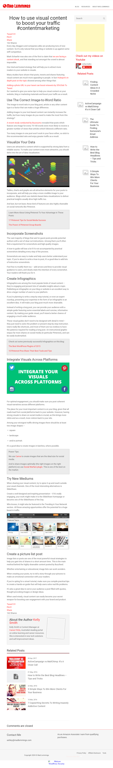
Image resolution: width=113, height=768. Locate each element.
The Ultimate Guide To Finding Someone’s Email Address (95, 128)
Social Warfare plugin (33, 467)
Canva (18, 456)
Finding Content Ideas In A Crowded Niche (95, 88)
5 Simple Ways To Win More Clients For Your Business (95, 179)
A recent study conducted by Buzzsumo (24, 123)
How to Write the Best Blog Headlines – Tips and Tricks (95, 154)
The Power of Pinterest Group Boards (25, 225)
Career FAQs (14, 630)
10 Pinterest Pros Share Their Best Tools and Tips (30, 351)
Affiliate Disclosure (94, 753)
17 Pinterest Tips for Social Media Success (27, 220)
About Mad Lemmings (100, 6)
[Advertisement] (90, 38)
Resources (85, 6)
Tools (104, 753)
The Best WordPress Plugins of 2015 (24, 346)
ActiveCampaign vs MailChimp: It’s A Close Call (93, 106)
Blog (77, 6)
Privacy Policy (81, 753)
